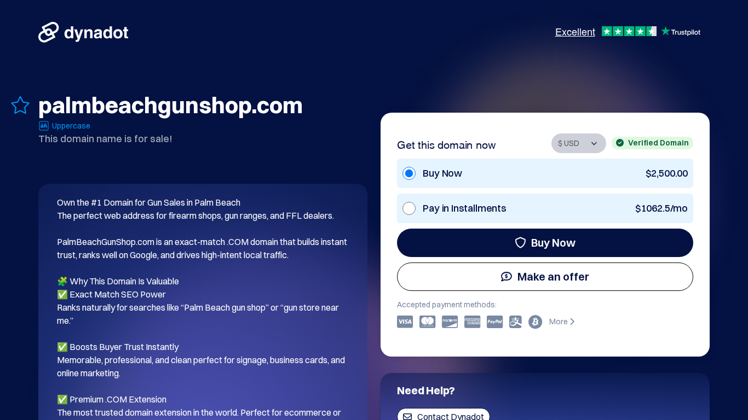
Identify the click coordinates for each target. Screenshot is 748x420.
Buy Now (553, 242)
